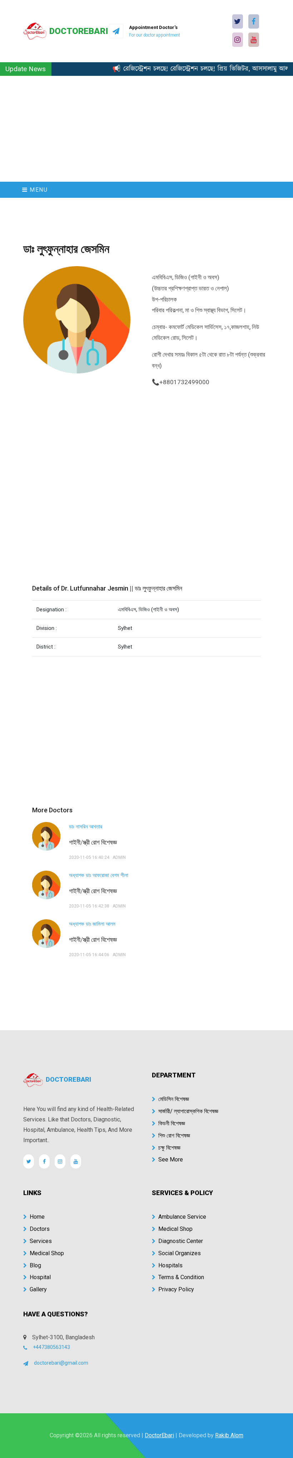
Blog (35, 1265)
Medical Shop (47, 1253)
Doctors (40, 1228)
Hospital (40, 1277)
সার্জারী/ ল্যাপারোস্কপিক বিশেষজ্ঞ (188, 1111)
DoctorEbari (159, 1435)
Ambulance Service (182, 1216)
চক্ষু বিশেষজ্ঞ (169, 1147)
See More (170, 1159)
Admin (119, 857)
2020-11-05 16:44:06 (89, 954)
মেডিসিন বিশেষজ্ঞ (173, 1099)
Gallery (38, 1289)
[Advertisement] (146, 129)
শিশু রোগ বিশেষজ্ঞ (174, 1135)
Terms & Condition (181, 1277)
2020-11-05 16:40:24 (89, 857)
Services (41, 1241)
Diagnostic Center (180, 1241)
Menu (38, 189)
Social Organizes (179, 1253)
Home (37, 1216)
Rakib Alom (229, 1435)
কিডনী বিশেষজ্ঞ (171, 1123)
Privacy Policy (176, 1289)
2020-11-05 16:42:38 (89, 906)
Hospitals (170, 1265)
